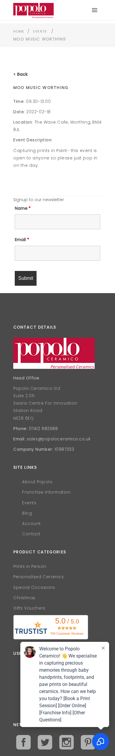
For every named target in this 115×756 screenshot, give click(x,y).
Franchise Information (46, 492)
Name (23, 208)
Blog (27, 513)
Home (18, 31)
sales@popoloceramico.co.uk (58, 439)
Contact (31, 534)
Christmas (24, 598)
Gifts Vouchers (29, 608)
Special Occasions (34, 587)
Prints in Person (29, 566)
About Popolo (37, 482)
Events (40, 31)
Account (31, 523)
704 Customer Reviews (67, 633)
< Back (20, 74)
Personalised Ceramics (38, 577)
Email (22, 240)
